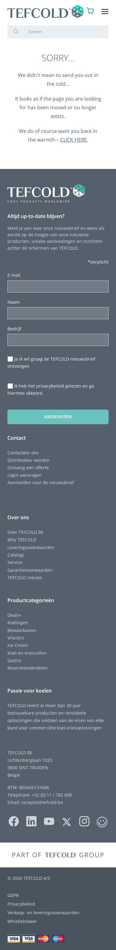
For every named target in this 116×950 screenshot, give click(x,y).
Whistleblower (22, 921)
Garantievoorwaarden (30, 570)
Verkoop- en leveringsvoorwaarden (43, 913)
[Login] (78, 11)
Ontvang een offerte (28, 467)
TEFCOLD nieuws (24, 577)
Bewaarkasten (22, 630)
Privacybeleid (21, 904)
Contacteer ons (23, 453)
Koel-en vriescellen (27, 653)
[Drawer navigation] (105, 11)
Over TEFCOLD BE (25, 532)
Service (14, 562)
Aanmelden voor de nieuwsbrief (40, 482)
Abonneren (58, 417)
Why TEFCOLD (21, 540)
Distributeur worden (28, 460)
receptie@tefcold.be (42, 802)
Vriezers (15, 638)
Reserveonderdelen (27, 668)
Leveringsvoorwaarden (30, 547)
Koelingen (17, 622)
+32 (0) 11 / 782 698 (52, 795)
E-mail (15, 275)
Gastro (14, 660)
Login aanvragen (24, 475)
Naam (14, 302)
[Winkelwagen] (90, 11)
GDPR (13, 895)
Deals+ (14, 615)
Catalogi (15, 555)
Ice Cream (17, 645)
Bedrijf (15, 329)
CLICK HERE (73, 139)
